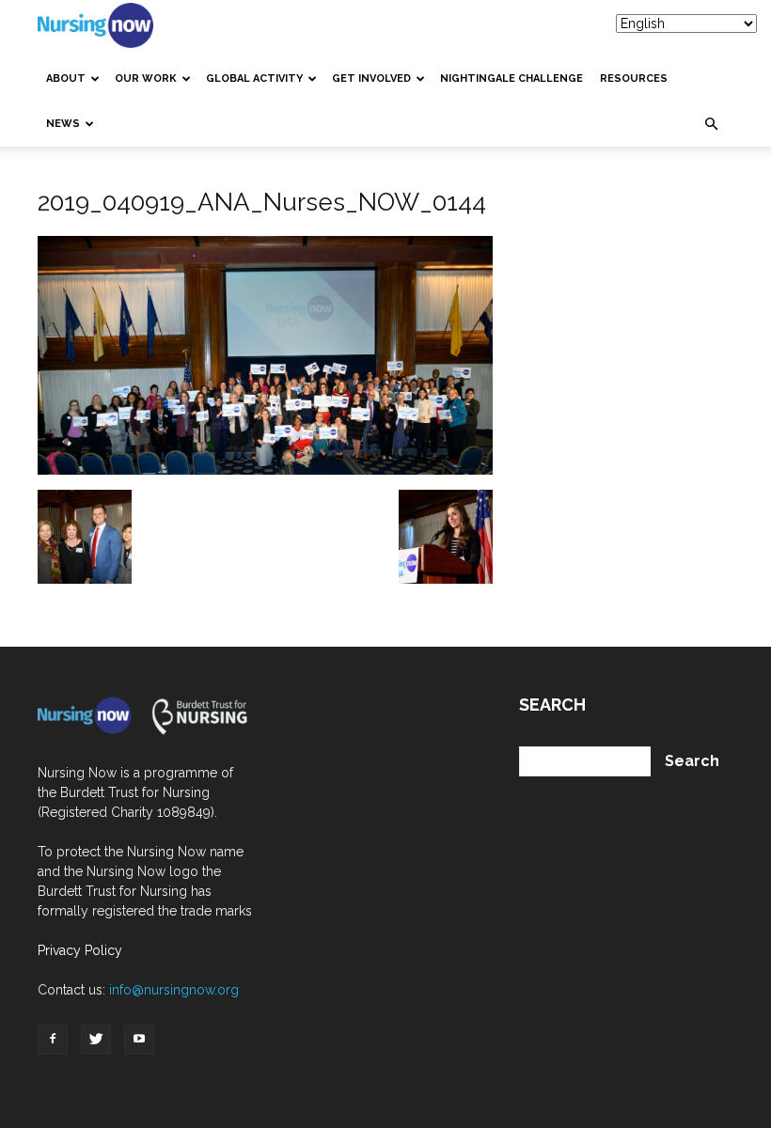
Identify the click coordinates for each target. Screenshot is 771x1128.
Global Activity (254, 78)
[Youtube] (139, 1040)
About (66, 78)
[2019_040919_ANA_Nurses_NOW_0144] (265, 470)
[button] (710, 124)
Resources (634, 78)
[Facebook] (53, 1040)
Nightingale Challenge (511, 78)
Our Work (146, 78)
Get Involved (371, 78)
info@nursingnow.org (174, 989)
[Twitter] (96, 1040)
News (63, 124)
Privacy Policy (80, 950)
